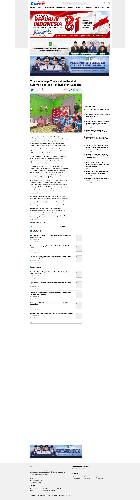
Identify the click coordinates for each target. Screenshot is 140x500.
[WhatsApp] (74, 90)
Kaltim (32, 78)
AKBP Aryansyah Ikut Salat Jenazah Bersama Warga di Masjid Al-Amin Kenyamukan (51, 304)
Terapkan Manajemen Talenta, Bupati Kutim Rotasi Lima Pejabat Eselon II (51, 313)
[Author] (32, 90)
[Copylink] (77, 90)
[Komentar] (69, 90)
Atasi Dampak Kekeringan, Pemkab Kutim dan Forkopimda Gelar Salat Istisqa (50, 246)
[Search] (63, 3)
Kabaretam (38, 89)
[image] (79, 238)
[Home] (104, 3)
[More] (81, 90)
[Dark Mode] (109, 3)
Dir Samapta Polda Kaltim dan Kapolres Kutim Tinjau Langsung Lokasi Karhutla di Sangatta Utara (50, 257)
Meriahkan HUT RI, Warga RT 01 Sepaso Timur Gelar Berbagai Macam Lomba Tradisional (50, 236)
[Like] (65, 90)
